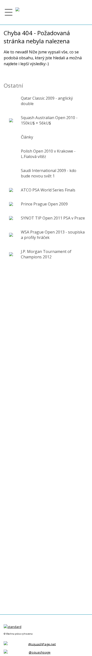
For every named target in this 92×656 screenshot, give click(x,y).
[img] (17, 12)
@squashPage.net (42, 644)
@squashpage (40, 652)
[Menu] (8, 12)
